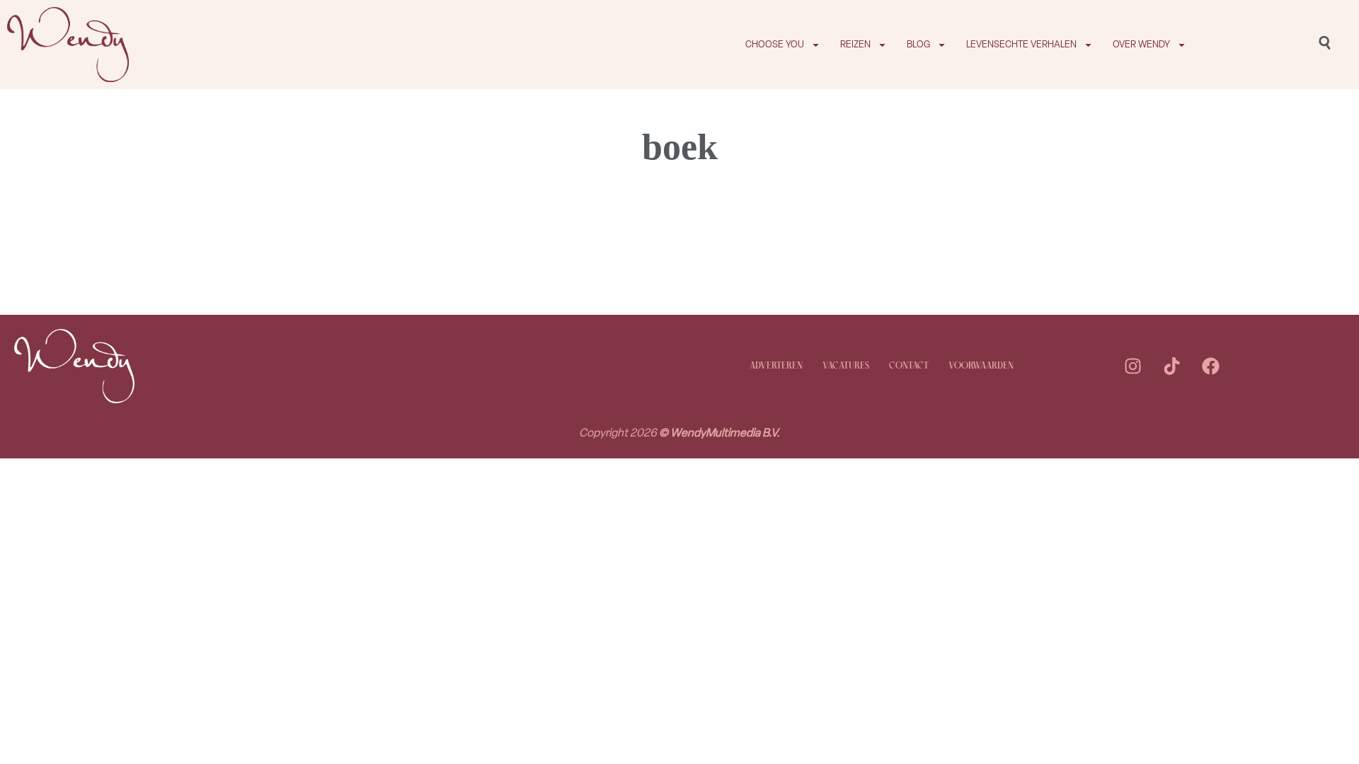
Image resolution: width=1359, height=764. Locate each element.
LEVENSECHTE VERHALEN (1021, 44)
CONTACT (909, 366)
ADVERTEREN (776, 366)
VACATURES (845, 366)
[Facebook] (1210, 366)
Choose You (774, 44)
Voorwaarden (981, 366)
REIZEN (855, 44)
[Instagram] (1132, 366)
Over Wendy (1141, 44)
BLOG (918, 44)
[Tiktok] (1171, 366)
